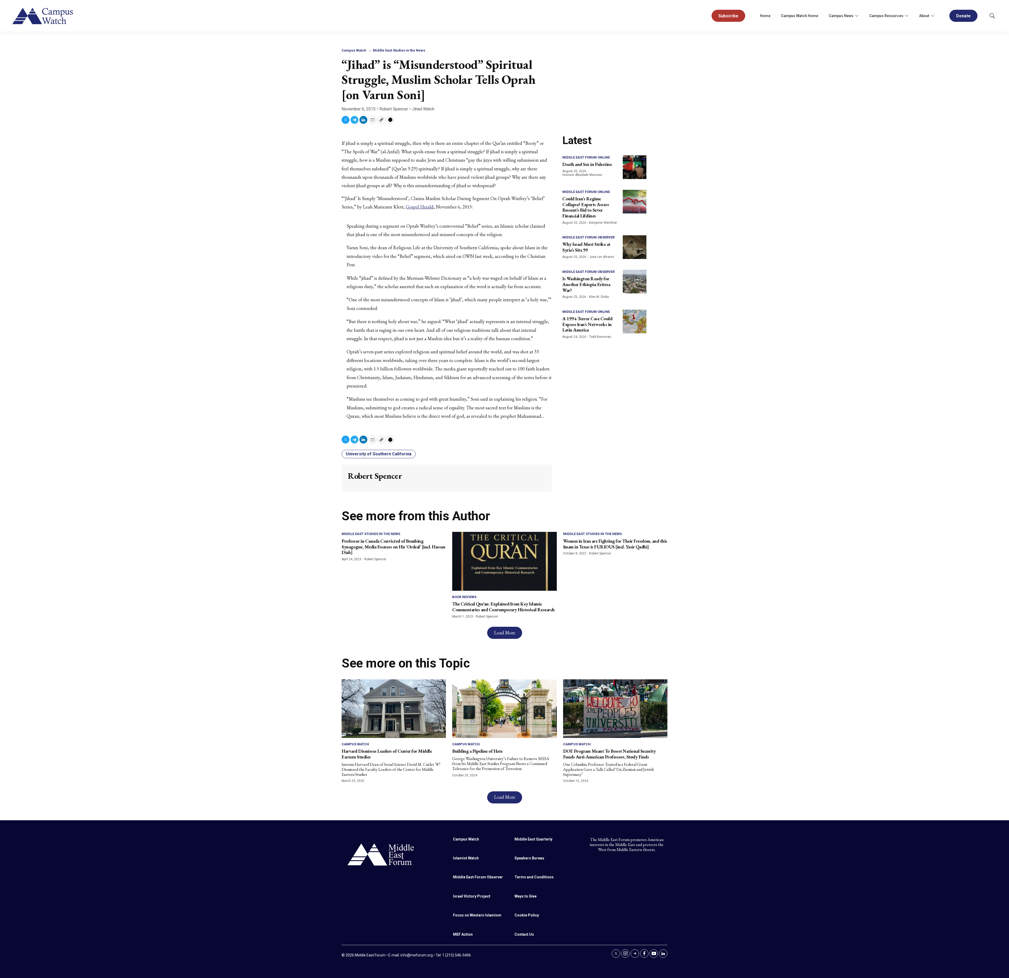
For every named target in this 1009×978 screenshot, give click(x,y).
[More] (856, 16)
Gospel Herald (420, 207)
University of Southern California (378, 453)
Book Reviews (464, 597)
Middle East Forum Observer (588, 237)
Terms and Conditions (534, 877)
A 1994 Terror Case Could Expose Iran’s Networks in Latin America (587, 324)
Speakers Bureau (529, 858)
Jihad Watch (423, 108)
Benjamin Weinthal (603, 223)
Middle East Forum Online (586, 157)
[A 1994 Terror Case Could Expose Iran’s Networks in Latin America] (634, 321)
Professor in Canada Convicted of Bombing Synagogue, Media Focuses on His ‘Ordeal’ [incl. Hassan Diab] (393, 546)
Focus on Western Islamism (477, 915)
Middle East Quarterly (533, 839)
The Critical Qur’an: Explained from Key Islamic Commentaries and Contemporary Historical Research (503, 607)
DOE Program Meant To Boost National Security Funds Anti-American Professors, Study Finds (609, 754)
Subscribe (728, 15)
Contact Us (524, 934)
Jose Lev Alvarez (601, 257)
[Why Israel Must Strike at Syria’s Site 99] (634, 247)
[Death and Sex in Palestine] (634, 167)
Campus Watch (354, 50)
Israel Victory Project (471, 896)
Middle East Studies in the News (399, 50)
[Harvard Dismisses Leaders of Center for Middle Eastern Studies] (394, 708)
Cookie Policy (526, 915)
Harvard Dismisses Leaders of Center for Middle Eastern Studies (387, 754)
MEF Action (463, 934)
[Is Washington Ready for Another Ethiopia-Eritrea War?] (634, 281)
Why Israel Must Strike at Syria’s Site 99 (586, 247)
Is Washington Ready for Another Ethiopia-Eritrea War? (586, 284)
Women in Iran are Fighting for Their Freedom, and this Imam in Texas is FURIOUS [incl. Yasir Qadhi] (615, 544)
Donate (963, 15)
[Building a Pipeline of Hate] (504, 708)
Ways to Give (525, 896)
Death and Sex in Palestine (587, 164)
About (924, 16)
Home (765, 16)
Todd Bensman (600, 337)
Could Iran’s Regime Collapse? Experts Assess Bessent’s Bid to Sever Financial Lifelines (585, 207)
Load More (504, 633)
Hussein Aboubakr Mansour (582, 175)
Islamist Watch (466, 858)
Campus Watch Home (799, 16)
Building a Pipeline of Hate (477, 751)
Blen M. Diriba (599, 297)
